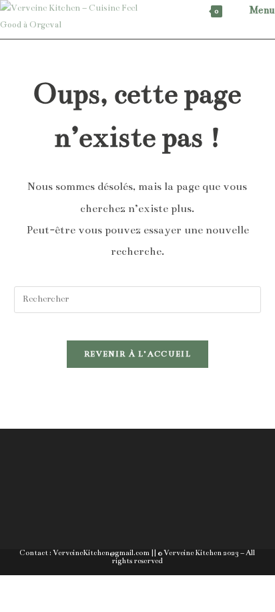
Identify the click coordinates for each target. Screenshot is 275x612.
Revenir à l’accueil (137, 354)
